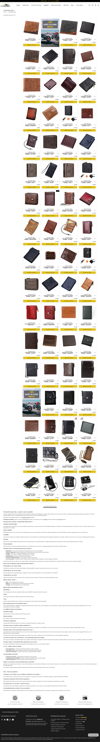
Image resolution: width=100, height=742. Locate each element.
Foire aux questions (80, 727)
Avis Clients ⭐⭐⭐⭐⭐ (81, 717)
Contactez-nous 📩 (80, 721)
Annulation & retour (80, 729)
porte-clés (59, 519)
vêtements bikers (26, 517)
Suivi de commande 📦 (81, 719)
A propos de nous (80, 725)
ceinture (45, 519)
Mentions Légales (55, 730)
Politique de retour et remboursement (60, 722)
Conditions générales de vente (58, 728)
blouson (25, 519)
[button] (39, 39)
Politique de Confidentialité (57, 726)
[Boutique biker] (5, 5)
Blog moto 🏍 (79, 723)
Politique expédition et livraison (58, 724)
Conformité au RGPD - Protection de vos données (60, 720)
